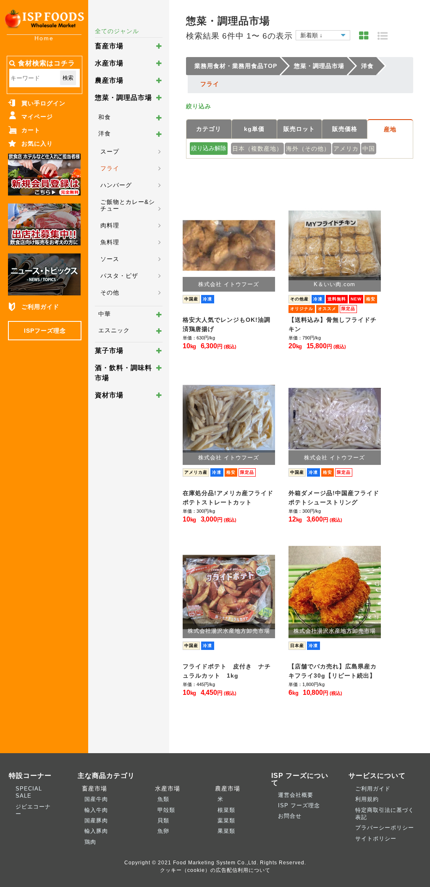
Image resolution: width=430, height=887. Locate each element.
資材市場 (109, 395)
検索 (68, 78)
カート (30, 130)
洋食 (104, 133)
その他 (109, 292)
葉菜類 (226, 820)
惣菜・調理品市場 (123, 97)
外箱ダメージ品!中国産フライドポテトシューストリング (333, 498)
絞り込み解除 (208, 148)
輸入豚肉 (96, 831)
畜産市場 (109, 46)
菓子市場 (109, 350)
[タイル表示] (364, 36)
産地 (390, 129)
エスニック (114, 330)
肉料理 (109, 225)
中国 (368, 148)
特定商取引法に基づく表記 (384, 813)
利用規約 (367, 799)
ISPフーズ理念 (45, 330)
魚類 (163, 799)
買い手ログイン (43, 103)
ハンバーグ (116, 185)
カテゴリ (208, 128)
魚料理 (109, 242)
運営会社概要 (295, 795)
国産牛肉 (96, 799)
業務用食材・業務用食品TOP (235, 66)
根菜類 (226, 810)
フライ (109, 168)
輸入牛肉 (96, 810)
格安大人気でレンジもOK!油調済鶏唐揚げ (226, 324)
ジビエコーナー (33, 810)
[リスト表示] (383, 36)
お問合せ (290, 816)
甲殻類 (166, 810)
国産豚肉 (96, 820)
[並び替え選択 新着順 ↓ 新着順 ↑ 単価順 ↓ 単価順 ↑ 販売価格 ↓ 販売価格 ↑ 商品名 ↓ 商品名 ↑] (323, 34)
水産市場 (109, 63)
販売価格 (344, 128)
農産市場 (109, 80)
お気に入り (37, 143)
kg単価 (254, 128)
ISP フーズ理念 (299, 805)
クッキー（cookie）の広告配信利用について (215, 870)
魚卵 (163, 831)
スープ (109, 151)
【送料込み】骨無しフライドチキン (332, 324)
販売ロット (299, 128)
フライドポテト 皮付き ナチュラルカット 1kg (227, 671)
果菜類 (226, 831)
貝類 (163, 820)
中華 (104, 313)
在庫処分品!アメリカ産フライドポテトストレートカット (228, 498)
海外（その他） (308, 148)
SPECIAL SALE (29, 792)
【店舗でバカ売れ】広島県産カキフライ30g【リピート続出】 (332, 671)
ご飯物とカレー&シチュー (127, 205)
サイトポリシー (375, 838)
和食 (104, 117)
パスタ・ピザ (119, 275)
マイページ (37, 116)
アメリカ (346, 148)
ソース (109, 259)
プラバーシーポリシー (384, 827)
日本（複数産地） (257, 148)
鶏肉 (90, 842)
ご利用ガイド (40, 306)
